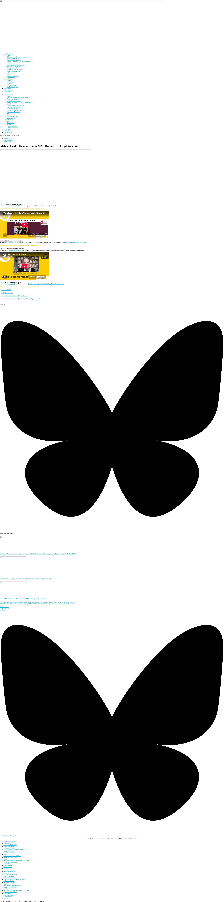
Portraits (9, 83)
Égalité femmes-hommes (14, 60)
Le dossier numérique (7, 293)
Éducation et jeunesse (13, 58)
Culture (9, 55)
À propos (6, 843)
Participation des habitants (14, 66)
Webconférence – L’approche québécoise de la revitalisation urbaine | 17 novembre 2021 (26, 578)
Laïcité (9, 63)
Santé (8, 72)
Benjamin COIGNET (14, 206)
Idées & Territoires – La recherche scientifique (19, 61)
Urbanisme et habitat (12, 76)
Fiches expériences (12, 85)
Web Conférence (8, 140)
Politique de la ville (12, 68)
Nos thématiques (8, 54)
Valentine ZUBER (13, 250)
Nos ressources (8, 91)
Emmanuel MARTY (14, 242)
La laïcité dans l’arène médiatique (76, 242)
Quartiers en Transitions (13, 71)
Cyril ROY (11, 284)
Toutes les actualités (9, 846)
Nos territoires (7, 88)
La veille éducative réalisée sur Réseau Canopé (14, 296)
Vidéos (9, 80)
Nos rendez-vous (8, 90)
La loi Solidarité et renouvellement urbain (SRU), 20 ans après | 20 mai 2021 (22, 598)
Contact (6, 868)
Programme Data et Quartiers (15, 69)
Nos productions (8, 79)
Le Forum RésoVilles (9, 841)
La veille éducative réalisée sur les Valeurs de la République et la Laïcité (21, 299)
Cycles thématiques (12, 87)
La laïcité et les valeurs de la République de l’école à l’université (46, 284)
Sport (8, 74)
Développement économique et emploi (17, 57)
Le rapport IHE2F (6, 290)
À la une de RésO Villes (10, 845)
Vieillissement (11, 77)
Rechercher (3, 135)
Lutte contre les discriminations (15, 65)
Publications (10, 82)
